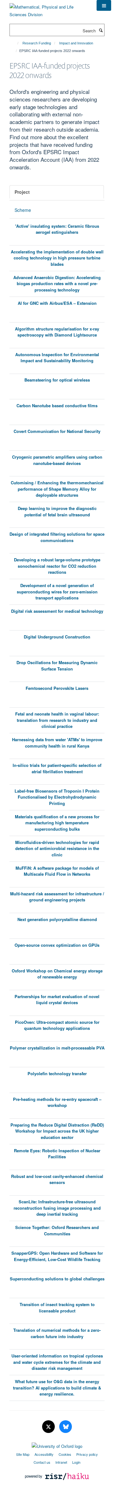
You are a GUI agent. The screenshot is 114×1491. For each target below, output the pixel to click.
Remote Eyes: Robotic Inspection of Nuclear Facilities (57, 1154)
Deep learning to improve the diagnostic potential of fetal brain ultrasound (57, 511)
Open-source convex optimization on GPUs (57, 945)
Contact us (42, 1462)
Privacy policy (87, 1454)
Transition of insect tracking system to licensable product (57, 1307)
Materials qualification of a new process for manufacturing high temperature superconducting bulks (57, 823)
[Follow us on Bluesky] (65, 1427)
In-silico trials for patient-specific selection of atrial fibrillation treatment (57, 768)
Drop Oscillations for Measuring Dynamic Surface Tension (57, 665)
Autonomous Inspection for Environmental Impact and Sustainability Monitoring (57, 357)
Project (22, 192)
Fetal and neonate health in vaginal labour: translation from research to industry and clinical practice (57, 720)
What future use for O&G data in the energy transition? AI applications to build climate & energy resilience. (57, 1387)
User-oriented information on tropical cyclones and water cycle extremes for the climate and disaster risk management (57, 1362)
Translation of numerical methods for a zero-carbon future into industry (57, 1333)
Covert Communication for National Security (57, 431)
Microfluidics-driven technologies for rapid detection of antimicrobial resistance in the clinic (57, 848)
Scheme (23, 210)
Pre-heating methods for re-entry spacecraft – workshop (57, 1102)
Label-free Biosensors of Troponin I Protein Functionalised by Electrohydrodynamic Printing (57, 797)
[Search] (100, 30)
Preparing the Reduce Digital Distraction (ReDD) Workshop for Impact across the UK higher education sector (57, 1131)
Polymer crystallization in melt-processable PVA (57, 1048)
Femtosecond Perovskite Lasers (57, 688)
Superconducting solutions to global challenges (57, 1279)
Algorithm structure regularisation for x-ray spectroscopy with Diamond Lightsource (57, 332)
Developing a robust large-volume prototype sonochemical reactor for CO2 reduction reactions (57, 566)
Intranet (61, 1462)
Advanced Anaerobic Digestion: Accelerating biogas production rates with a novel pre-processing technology (57, 283)
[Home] (15, 43)
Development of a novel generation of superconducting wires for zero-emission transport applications (57, 591)
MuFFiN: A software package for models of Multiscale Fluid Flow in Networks (57, 871)
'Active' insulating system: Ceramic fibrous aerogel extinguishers (57, 229)
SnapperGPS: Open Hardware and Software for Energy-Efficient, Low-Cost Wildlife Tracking (57, 1256)
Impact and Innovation (76, 43)
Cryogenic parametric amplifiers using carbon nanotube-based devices (57, 460)
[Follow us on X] (49, 1427)
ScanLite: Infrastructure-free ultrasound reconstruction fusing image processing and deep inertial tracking (57, 1208)
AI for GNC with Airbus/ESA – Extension (57, 303)
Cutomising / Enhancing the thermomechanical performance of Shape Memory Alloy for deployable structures (57, 489)
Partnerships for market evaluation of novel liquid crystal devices (57, 999)
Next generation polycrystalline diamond (57, 919)
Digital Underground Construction (57, 637)
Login (76, 1462)
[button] (104, 5)
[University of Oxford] (57, 1444)
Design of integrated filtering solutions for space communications (57, 537)
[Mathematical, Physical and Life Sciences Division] (48, 8)
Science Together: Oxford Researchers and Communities (57, 1230)
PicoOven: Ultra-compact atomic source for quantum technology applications (57, 1025)
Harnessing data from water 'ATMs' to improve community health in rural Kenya (57, 742)
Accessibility (44, 1454)
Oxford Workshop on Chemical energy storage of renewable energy (57, 974)
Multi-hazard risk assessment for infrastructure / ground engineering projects (57, 897)
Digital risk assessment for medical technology (57, 611)
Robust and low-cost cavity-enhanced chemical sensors (57, 1179)
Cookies (65, 1454)
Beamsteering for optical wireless (57, 380)
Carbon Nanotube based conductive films (57, 405)
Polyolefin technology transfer (57, 1073)
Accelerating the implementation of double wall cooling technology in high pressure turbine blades (57, 258)
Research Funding (36, 43)
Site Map (22, 1454)
